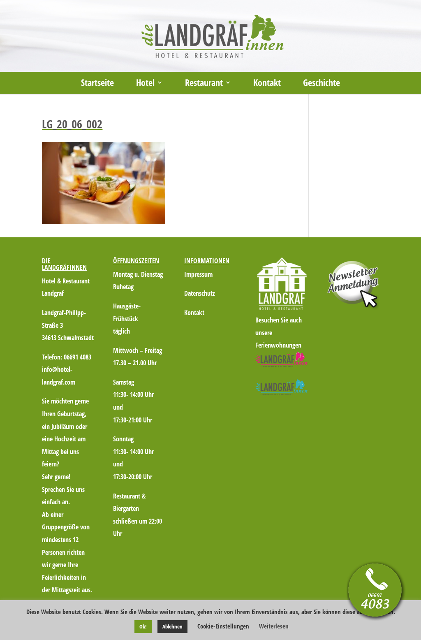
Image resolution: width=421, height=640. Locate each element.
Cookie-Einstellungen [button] (223, 626)
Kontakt (267, 83)
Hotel (145, 83)
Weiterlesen (274, 626)
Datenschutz (199, 293)
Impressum (198, 274)
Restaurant (204, 83)
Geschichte (321, 83)
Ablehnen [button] (172, 626)
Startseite (97, 83)
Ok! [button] (143, 626)
